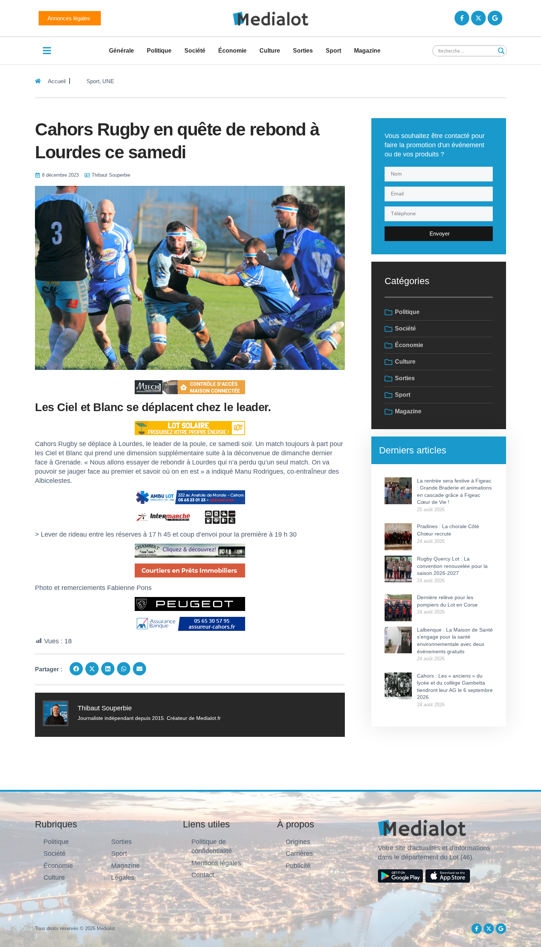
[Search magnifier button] (501, 51)
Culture (269, 50)
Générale (121, 50)
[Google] (495, 18)
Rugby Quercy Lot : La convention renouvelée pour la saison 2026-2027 (452, 566)
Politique (159, 50)
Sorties (303, 50)
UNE (108, 81)
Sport (333, 50)
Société (194, 50)
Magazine (367, 50)
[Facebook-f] (462, 18)
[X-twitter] (478, 18)
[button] (76, 668)
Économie (232, 50)
